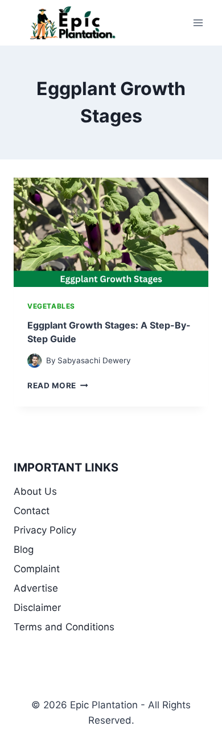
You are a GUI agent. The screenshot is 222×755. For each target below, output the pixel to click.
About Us (35, 491)
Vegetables (51, 306)
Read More (57, 385)
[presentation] (111, 232)
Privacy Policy (45, 530)
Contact (32, 510)
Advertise (36, 588)
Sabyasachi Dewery (94, 360)
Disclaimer (37, 607)
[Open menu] (197, 22)
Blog (24, 549)
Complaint (37, 569)
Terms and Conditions (64, 627)
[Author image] (34, 361)
